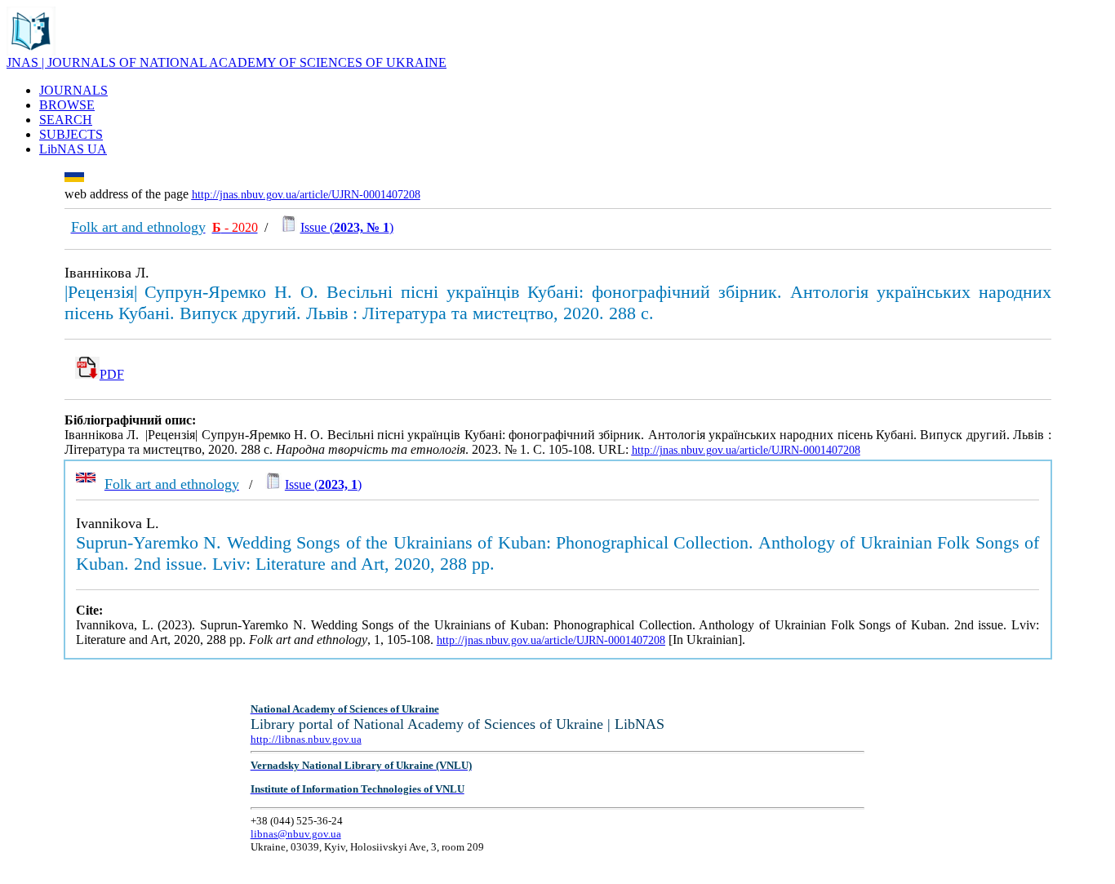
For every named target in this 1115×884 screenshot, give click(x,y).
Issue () (346, 227)
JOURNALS (73, 90)
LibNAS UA (73, 149)
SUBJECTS (71, 134)
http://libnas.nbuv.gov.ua (306, 739)
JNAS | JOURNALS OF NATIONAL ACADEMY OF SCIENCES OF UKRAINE (226, 62)
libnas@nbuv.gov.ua (296, 834)
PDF (112, 374)
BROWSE (67, 105)
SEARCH (65, 120)
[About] (31, 51)
